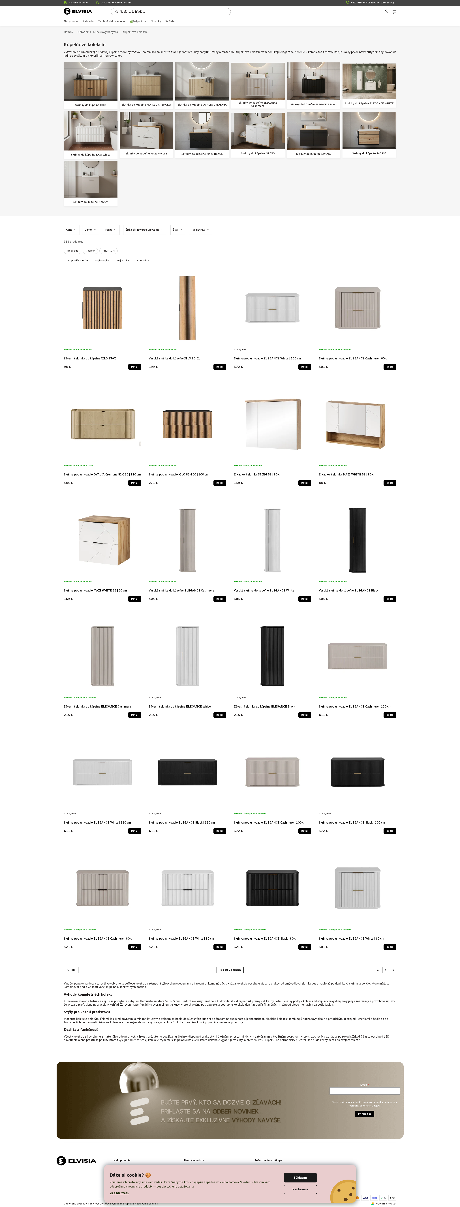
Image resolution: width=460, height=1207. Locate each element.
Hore (73, 969)
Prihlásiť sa (364, 1113)
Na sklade (72, 250)
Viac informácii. (119, 1193)
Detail (134, 367)
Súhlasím (300, 1177)
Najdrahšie (123, 260)
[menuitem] (71, 21)
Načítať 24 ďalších (230, 969)
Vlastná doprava (78, 2)
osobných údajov (369, 1105)
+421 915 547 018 (372, 2)
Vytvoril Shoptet (386, 1203)
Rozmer (90, 250)
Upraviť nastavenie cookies (141, 1203)
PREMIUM (108, 250)
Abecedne (143, 260)
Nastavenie (300, 1189)
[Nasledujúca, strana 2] (385, 970)
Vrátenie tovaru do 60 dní (116, 2)
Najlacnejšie (102, 260)
